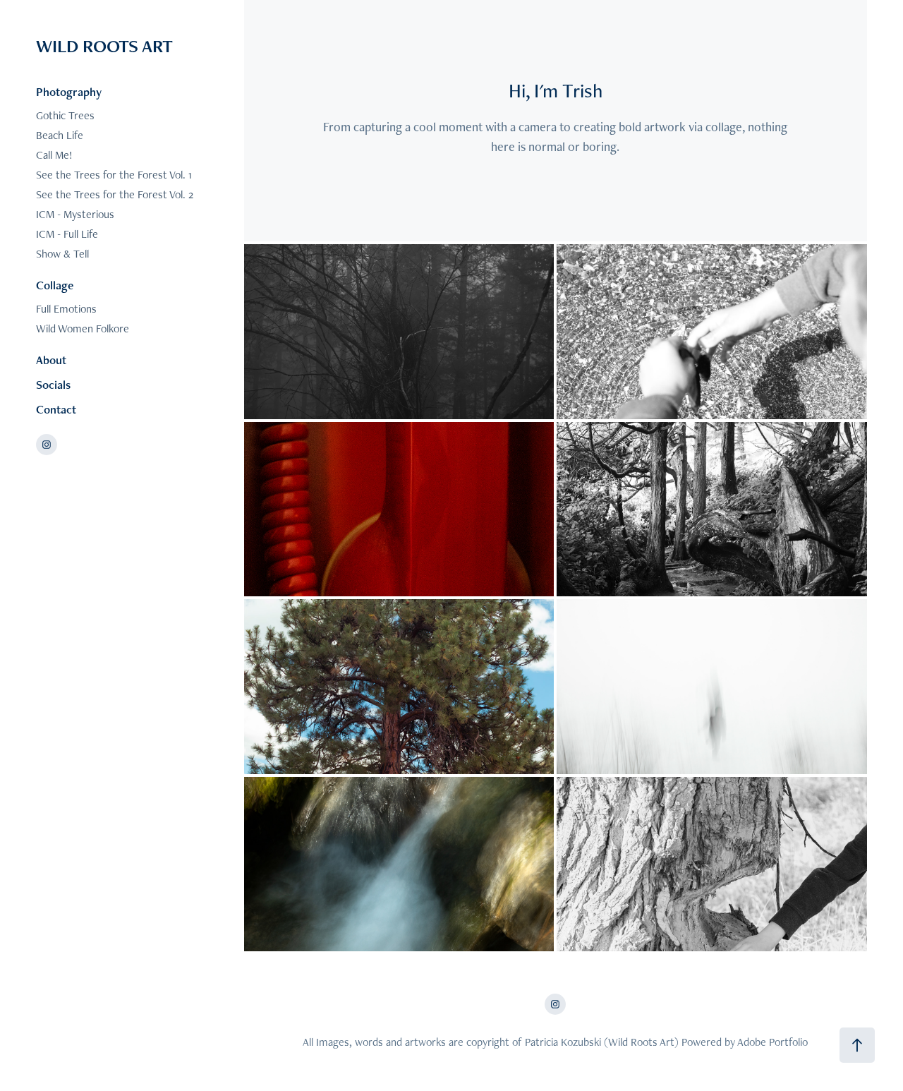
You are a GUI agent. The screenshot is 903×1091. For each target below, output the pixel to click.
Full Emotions (66, 308)
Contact (56, 409)
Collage (54, 285)
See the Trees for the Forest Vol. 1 (114, 174)
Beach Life (59, 135)
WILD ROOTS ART (104, 46)
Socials (53, 384)
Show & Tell (62, 253)
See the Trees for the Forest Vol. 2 (114, 194)
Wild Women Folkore (82, 328)
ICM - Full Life (67, 234)
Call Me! (54, 154)
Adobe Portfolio (772, 1042)
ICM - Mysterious (75, 214)
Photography (69, 92)
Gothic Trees (65, 115)
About (51, 360)
